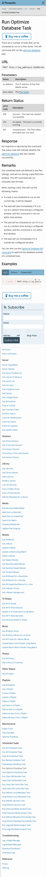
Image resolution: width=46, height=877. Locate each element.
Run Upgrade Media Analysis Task (16, 825)
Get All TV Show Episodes (12, 616)
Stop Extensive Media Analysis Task (17, 813)
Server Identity (8, 369)
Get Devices (7, 393)
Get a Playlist (7, 689)
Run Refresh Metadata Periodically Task (18, 817)
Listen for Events (9, 422)
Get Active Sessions (10, 441)
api (26, 9)
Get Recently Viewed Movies (14, 568)
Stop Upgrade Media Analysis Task (16, 829)
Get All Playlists (8, 685)
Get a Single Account (11, 389)
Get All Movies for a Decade (13, 580)
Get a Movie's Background (13, 592)
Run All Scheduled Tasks (12, 752)
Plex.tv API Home (9, 353)
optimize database (31, 50)
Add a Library (7, 476)
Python (14, 272)
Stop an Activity (8, 405)
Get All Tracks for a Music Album (15, 639)
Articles (6, 335)
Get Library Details (10, 472)
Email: (6, 322)
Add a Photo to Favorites (12, 662)
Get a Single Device (10, 397)
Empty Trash (7, 728)
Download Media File (11, 524)
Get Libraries (7, 468)
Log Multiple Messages (11, 844)
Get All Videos (8, 673)
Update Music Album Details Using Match (19, 647)
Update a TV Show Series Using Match (18, 611)
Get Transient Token (10, 409)
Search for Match (9, 520)
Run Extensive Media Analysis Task (16, 809)
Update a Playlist (9, 697)
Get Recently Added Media (13, 508)
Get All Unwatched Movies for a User (17, 584)
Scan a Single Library (11, 489)
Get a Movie (7, 543)
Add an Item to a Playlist (12, 709)
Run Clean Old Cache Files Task (15, 784)
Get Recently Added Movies (13, 564)
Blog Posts (32, 335)
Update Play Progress (11, 528)
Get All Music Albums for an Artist (16, 635)
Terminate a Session (10, 449)
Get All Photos (8, 658)
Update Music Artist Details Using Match (19, 643)
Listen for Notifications (11, 417)
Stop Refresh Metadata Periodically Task (19, 821)
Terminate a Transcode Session (15, 453)
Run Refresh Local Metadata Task (16, 792)
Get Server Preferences (12, 373)
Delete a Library (9, 481)
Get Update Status (10, 430)
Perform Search (9, 413)
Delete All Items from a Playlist (15, 717)
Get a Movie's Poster (11, 588)
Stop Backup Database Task (13, 764)
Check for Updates (10, 426)
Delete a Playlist (9, 701)
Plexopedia (10, 2)
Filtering (5, 868)
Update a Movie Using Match (14, 552)
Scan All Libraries (9, 485)
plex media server (15, 9)
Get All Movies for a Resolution (15, 576)
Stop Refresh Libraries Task (13, 805)
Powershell (26, 272)
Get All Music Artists (10, 631)
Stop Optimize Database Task (14, 772)
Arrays (5, 864)
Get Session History (10, 457)
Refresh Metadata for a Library (15, 497)
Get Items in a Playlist (11, 705)
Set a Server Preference (12, 377)
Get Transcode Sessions (12, 445)
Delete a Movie (8, 556)
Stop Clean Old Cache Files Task (15, 788)
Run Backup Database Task (13, 760)
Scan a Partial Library (11, 493)
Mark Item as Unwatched (12, 516)
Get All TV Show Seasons (12, 607)
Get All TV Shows (9, 603)
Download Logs (8, 852)
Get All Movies (8, 539)
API (18, 335)
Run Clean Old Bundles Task (14, 776)
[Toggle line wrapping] (39, 279)
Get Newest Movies (10, 560)
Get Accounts (8, 385)
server (32, 9)
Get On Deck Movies (10, 572)
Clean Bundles (8, 732)
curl (5, 272)
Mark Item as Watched (11, 512)
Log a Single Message (11, 840)
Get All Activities (9, 401)
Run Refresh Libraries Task (13, 801)
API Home (6, 349)
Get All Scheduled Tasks (12, 748)
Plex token (24, 92)
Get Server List (8, 381)
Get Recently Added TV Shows (14, 620)
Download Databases (11, 848)
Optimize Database (10, 737)
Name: (6, 313)
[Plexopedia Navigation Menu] (42, 3)
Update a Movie (8, 548)
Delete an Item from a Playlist (14, 713)
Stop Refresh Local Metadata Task (16, 796)
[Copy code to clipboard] (35, 279)
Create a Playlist (9, 693)
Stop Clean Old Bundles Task (14, 780)
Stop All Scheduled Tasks (12, 756)
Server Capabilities (10, 365)
